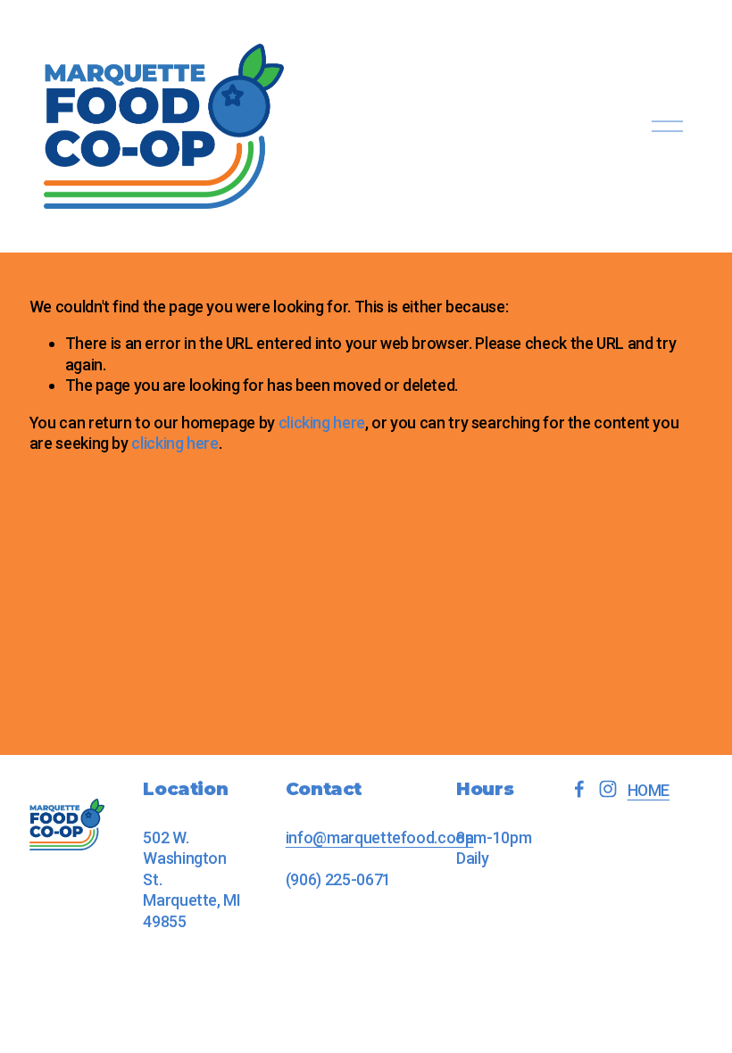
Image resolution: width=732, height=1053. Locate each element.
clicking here (322, 422)
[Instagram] (608, 789)
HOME (649, 790)
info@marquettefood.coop (380, 837)
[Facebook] (579, 789)
